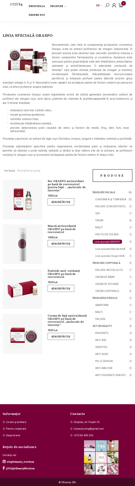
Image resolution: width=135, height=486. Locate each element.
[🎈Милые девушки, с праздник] (89, 469)
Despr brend (13, 435)
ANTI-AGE (101, 340)
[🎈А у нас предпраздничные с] (101, 445)
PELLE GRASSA (104, 361)
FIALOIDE (100, 319)
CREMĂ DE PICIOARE (107, 284)
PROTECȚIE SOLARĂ (107, 234)
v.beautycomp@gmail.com (89, 428)
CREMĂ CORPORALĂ (107, 291)
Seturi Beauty (102, 326)
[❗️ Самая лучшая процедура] (101, 457)
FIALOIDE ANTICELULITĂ (109, 270)
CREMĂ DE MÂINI (105, 277)
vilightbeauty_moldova (20, 461)
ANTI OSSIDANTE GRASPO (110, 375)
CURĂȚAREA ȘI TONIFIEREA (111, 199)
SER (97, 213)
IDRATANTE (102, 333)
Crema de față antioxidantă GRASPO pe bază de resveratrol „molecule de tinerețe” (67, 320)
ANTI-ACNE (101, 354)
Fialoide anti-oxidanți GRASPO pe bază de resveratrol (64, 274)
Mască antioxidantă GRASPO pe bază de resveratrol (62, 229)
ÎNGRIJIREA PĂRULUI (105, 298)
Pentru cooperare (16, 428)
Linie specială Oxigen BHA (110, 256)
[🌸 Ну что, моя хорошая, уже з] (101, 469)
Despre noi (37, 14)
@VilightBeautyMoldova (20, 468)
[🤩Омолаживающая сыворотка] (112, 469)
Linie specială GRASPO (107, 241)
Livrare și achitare (16, 422)
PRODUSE (56, 6)
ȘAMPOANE (102, 305)
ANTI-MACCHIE (103, 368)
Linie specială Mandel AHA (110, 249)
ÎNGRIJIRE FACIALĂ (104, 192)
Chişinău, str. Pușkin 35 (87, 422)
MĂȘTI (99, 227)
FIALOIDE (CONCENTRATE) (110, 206)
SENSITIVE (101, 347)
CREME (99, 220)
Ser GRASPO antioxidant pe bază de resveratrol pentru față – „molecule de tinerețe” (67, 186)
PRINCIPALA (37, 6)
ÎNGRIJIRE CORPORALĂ (106, 263)
